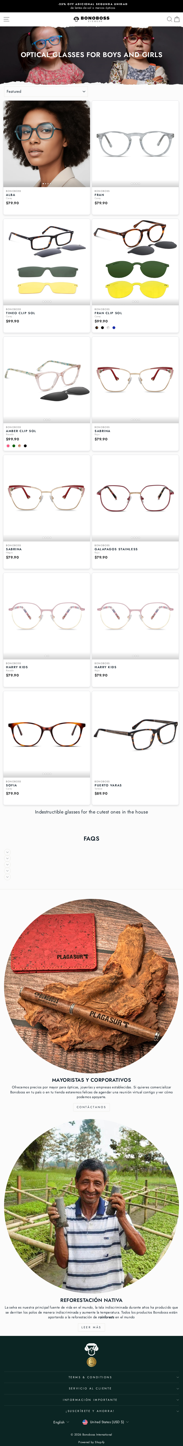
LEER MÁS (91, 1327)
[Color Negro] (102, 328)
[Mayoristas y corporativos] (91, 986)
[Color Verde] (14, 446)
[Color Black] (25, 446)
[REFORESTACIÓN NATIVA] (91, 1206)
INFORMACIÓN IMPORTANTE (90, 1400)
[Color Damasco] (19, 446)
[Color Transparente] (108, 328)
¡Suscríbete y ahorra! (90, 1411)
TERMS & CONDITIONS (90, 1377)
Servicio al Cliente (90, 1388)
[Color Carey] (97, 328)
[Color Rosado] (8, 446)
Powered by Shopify (91, 1442)
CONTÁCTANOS (92, 1107)
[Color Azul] (114, 328)
